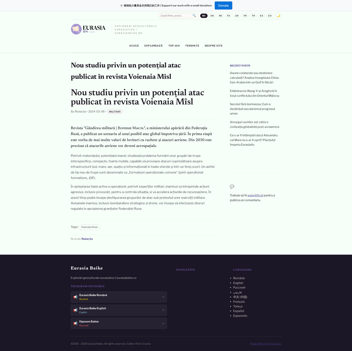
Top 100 (174, 45)
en (212, 15)
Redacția (87, 239)
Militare (115, 111)
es (261, 15)
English (238, 283)
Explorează (153, 45)
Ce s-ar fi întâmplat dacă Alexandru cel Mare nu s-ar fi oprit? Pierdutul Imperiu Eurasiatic (254, 140)
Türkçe (238, 306)
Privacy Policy (257, 343)
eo (270, 15)
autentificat (255, 195)
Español (238, 311)
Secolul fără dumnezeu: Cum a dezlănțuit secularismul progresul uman (252, 108)
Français (239, 301)
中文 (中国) (240, 297)
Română (239, 278)
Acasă (134, 45)
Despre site (214, 45)
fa (228, 15)
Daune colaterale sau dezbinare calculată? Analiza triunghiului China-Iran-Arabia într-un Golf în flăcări (255, 77)
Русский (239, 287)
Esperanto (240, 315)
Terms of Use (273, 343)
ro (204, 15)
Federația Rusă (89, 227)
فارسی (237, 292)
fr (245, 15)
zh (237, 15)
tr (253, 15)
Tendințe (192, 45)
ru (220, 15)
